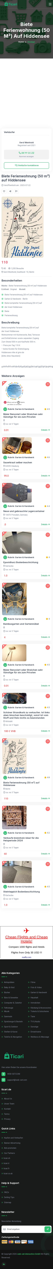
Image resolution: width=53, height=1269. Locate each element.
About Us (8, 1099)
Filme (32, 982)
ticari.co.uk (8, 1173)
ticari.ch (7, 1158)
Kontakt (7, 1109)
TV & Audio (35, 1021)
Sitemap (7, 1202)
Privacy (7, 1119)
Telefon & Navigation (13, 1037)
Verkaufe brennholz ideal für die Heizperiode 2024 (21, 839)
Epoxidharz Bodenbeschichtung (20, 562)
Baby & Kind (9, 987)
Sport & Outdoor (11, 1027)
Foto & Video (36, 987)
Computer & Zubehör (13, 1003)
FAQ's (6, 1192)
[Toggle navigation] (50, 4)
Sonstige (34, 1027)
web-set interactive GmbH (29, 1254)
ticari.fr (6, 1168)
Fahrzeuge (8, 1008)
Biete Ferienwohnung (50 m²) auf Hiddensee (21, 784)
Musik (6, 1011)
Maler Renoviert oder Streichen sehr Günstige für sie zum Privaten (23, 415)
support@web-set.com (17, 1080)
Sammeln (8, 1016)
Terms (6, 1114)
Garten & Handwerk (38, 992)
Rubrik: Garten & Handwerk (21, 409)
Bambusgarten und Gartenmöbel (21, 624)
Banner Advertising (12, 1143)
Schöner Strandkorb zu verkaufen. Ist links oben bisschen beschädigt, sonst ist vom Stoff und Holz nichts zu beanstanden (26, 715)
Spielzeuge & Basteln (13, 1021)
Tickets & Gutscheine (39, 1011)
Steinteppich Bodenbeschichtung (21, 891)
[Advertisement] (26, 86)
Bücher (7, 992)
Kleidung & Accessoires (40, 1008)
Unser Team (9, 1104)
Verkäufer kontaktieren (28, 165)
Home (21, 42)
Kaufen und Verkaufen (13, 1138)
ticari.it (6, 1163)
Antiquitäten (9, 982)
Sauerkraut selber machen (17, 462)
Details (44, 430)
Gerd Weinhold (26, 142)
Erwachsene (35, 1032)
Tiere (32, 1016)
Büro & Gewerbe (11, 997)
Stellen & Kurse (10, 1032)
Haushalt (34, 997)
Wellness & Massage (39, 1037)
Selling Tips (9, 1197)
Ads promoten (10, 1148)
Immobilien (35, 1003)
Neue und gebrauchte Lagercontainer (23, 511)
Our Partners (9, 1153)
